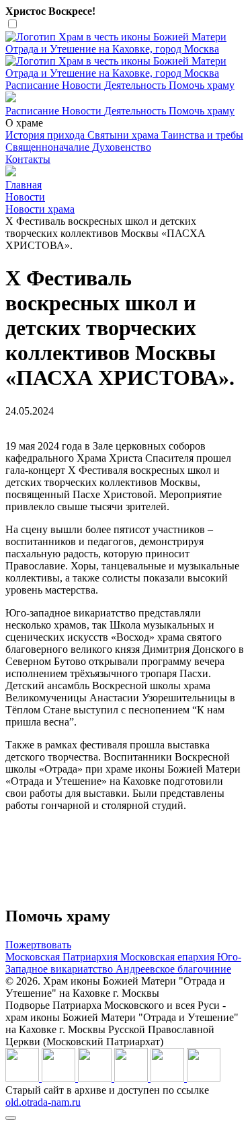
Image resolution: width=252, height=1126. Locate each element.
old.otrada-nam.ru (43, 1102)
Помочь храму (202, 85)
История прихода (46, 135)
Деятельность (136, 85)
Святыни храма (124, 135)
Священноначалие (48, 147)
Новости (83, 85)
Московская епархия (168, 956)
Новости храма (40, 209)
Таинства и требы (202, 135)
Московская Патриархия (62, 956)
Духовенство (121, 147)
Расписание (33, 85)
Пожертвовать (38, 944)
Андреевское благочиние (173, 969)
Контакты (27, 159)
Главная (23, 184)
